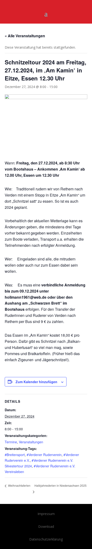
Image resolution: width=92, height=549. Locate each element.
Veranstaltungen (31, 442)
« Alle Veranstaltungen (25, 35)
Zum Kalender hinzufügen (36, 381)
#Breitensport (15, 454)
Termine (11, 442)
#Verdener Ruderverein (44, 454)
